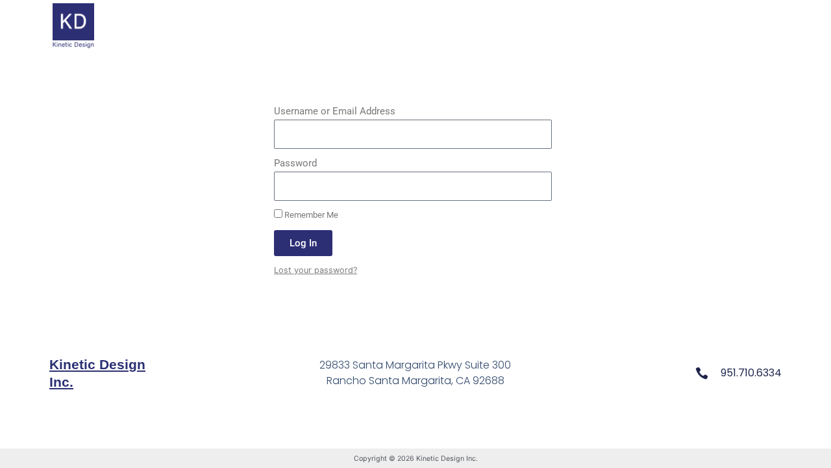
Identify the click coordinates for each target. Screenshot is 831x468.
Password (295, 163)
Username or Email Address (334, 111)
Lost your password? (315, 270)
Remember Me (310, 215)
